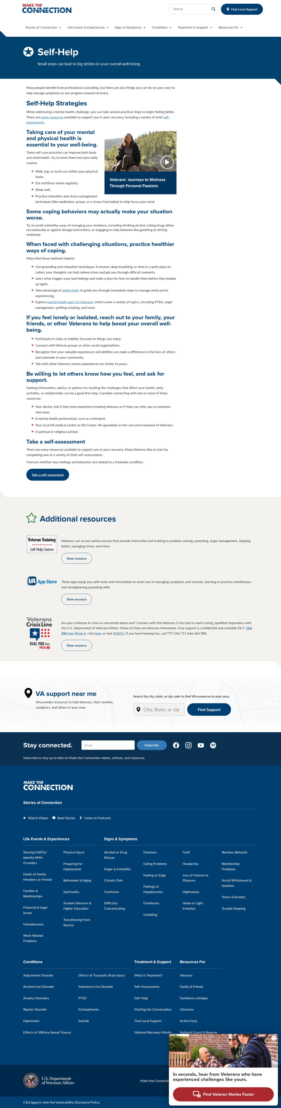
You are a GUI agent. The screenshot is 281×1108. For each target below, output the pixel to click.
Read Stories (66, 817)
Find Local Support (244, 9)
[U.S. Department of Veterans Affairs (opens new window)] (48, 1080)
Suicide (83, 1020)
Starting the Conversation (153, 1009)
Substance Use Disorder (95, 986)
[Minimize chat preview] (273, 1038)
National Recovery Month (152, 1032)
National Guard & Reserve (198, 1032)
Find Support (209, 709)
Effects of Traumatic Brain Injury (101, 975)
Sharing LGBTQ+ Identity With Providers (35, 857)
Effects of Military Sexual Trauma (47, 1032)
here (98, 633)
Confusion (111, 891)
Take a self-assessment (48, 474)
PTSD (82, 998)
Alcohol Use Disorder (38, 986)
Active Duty (188, 1020)
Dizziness (150, 852)
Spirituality (71, 891)
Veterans (186, 975)
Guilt (186, 852)
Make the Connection (156, 1080)
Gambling (150, 914)
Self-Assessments (147, 986)
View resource (77, 558)
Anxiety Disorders (36, 998)
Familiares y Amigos (194, 998)
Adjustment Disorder (38, 975)
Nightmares (191, 891)
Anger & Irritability (117, 869)
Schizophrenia (88, 1009)
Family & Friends (191, 986)
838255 (118, 633)
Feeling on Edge (154, 875)
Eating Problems (155, 863)
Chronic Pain (113, 880)
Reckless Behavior (234, 852)
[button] (43, 28)
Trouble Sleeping (233, 908)
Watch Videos (38, 817)
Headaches (191, 863)
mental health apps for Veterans (70, 302)
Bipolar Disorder (35, 1009)
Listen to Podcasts (97, 817)
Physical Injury (73, 852)
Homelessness (33, 924)
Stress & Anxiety (233, 896)
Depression (31, 1020)
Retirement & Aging (77, 880)
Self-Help (141, 998)
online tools (70, 290)
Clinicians (187, 1009)
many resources (52, 117)
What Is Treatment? (148, 975)
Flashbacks (151, 903)
